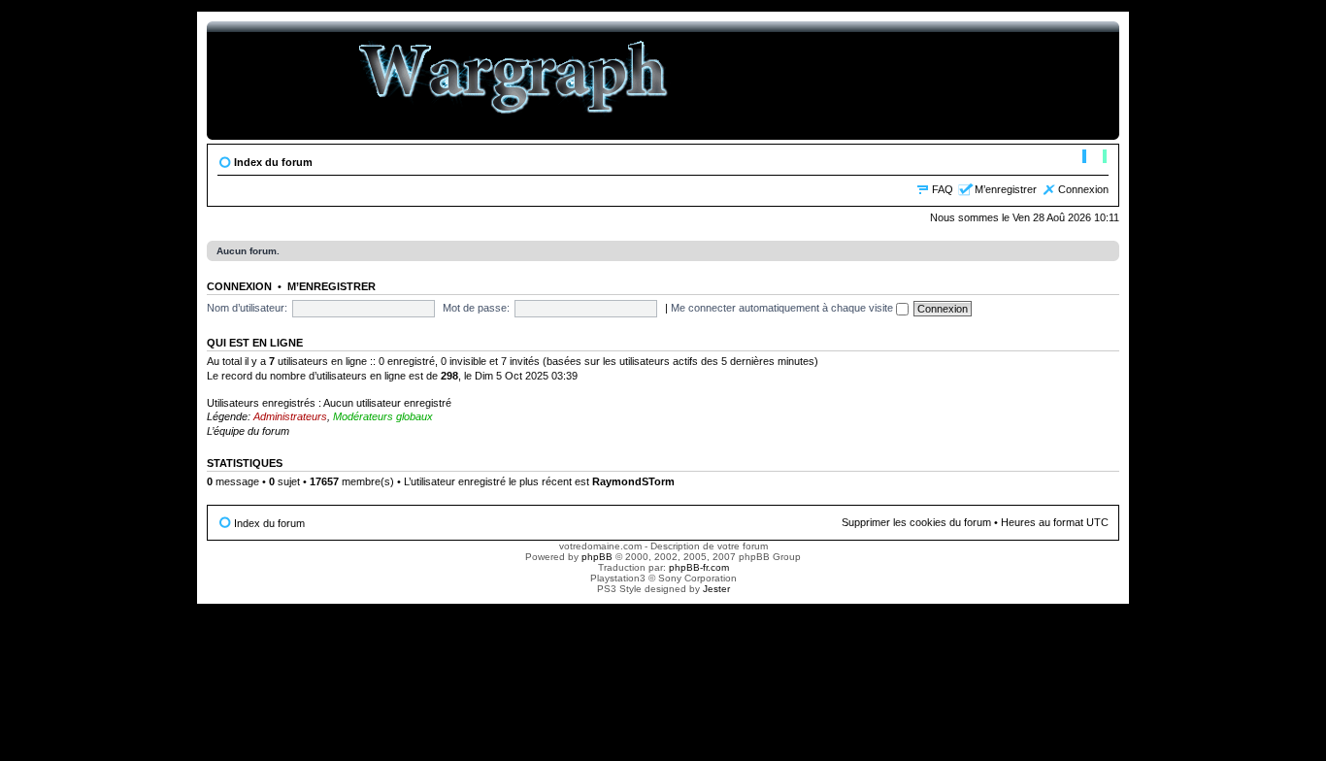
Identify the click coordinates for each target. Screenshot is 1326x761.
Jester (716, 588)
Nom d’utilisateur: (247, 308)
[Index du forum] (514, 80)
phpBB (597, 556)
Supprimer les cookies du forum (916, 522)
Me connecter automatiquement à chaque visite (783, 308)
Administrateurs (290, 416)
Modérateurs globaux (383, 416)
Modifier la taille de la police (1094, 158)
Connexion (1083, 189)
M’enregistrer (1006, 189)
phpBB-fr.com (699, 567)
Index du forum (273, 162)
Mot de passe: (476, 308)
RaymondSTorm (633, 481)
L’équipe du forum (248, 431)
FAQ (942, 189)
